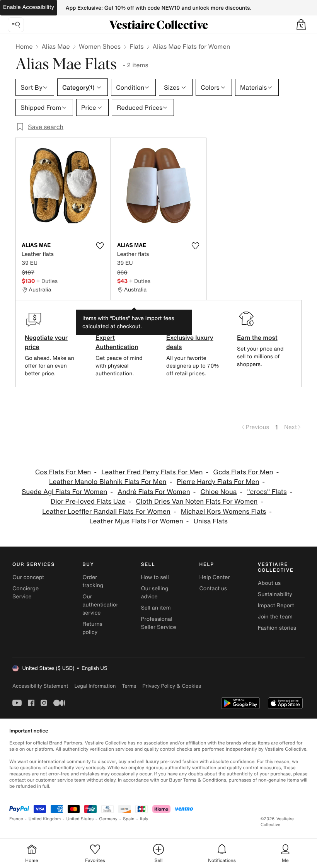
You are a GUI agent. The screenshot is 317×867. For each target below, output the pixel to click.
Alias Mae (55, 46)
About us (269, 583)
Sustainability (275, 594)
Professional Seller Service (158, 623)
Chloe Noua (219, 492)
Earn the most (257, 337)
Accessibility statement (40, 686)
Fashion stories (277, 628)
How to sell (155, 577)
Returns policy (92, 628)
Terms (129, 686)
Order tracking (92, 581)
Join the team (275, 617)
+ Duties (47, 281)
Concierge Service (25, 592)
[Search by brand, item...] (16, 24)
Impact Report (276, 605)
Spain (129, 819)
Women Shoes (100, 46)
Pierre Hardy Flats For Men (218, 482)
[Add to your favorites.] (100, 245)
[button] (301, 24)
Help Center (214, 577)
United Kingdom (45, 819)
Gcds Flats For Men (243, 472)
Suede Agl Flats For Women (64, 492)
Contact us (213, 588)
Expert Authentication (116, 342)
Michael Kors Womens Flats (223, 511)
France (16, 819)
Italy (144, 819)
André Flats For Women (154, 492)
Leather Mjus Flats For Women (136, 521)
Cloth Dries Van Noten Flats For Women (196, 501)
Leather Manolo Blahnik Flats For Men (107, 482)
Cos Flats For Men (63, 472)
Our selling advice (154, 592)
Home (23, 46)
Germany (108, 819)
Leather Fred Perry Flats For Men (152, 472)
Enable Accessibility (28, 7)
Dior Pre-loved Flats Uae (88, 501)
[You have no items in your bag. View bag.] (301, 24)
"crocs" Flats (266, 492)
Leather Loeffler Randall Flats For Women (106, 511)
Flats (137, 46)
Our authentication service (100, 605)
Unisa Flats (211, 521)
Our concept (28, 577)
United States (80, 819)
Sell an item (155, 608)
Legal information (95, 686)
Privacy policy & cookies (171, 686)
